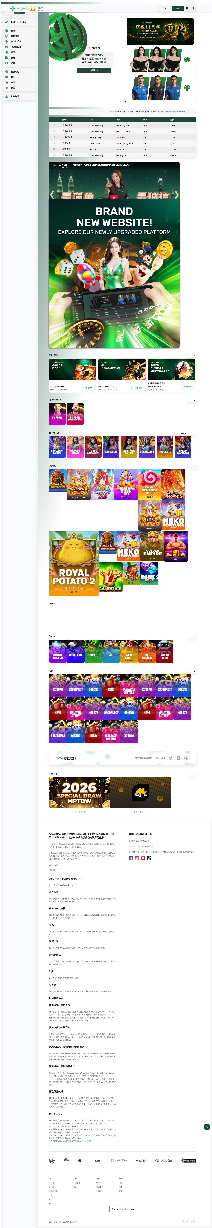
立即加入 (94, 70)
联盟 (121, 1187)
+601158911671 (147, 846)
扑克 (50, 1195)
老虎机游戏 (69, 1021)
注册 (177, 8)
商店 (121, 1183)
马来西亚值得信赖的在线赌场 (80, 1141)
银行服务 (76, 1183)
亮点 (75, 1187)
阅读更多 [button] (52, 870)
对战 (50, 1199)
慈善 (121, 1191)
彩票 (87, 1021)
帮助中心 (99, 1187)
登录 (164, 8)
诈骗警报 (99, 1191)
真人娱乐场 (79, 1021)
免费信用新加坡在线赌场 (58, 1141)
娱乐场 (51, 1187)
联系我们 (99, 1183)
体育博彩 (59, 1021)
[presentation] (190, 400)
